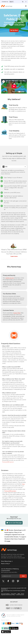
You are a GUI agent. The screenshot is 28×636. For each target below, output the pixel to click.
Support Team (17, 313)
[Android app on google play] (13, 628)
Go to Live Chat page (15, 523)
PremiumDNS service (8, 462)
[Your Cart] (22, 1)
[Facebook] (8, 581)
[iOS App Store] (6, 631)
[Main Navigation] (25, 6)
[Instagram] (13, 581)
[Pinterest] (18, 581)
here (23, 484)
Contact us (5, 1)
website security (10, 278)
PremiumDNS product (10, 491)
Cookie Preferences (20, 594)
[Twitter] (3, 581)
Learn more (14, 256)
